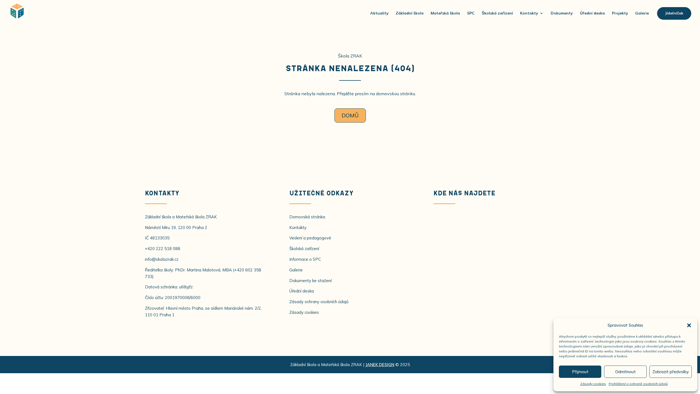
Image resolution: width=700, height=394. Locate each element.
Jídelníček (674, 13)
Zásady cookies (593, 384)
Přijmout (580, 371)
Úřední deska (592, 13)
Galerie (642, 13)
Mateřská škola (445, 13)
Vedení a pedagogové (310, 238)
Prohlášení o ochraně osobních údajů (638, 384)
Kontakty (529, 13)
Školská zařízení (497, 13)
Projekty (620, 13)
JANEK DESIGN (379, 364)
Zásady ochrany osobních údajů (319, 301)
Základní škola (410, 13)
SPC (471, 13)
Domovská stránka (307, 216)
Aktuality (379, 13)
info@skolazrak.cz (162, 259)
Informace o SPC (305, 259)
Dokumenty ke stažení (310, 280)
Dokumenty (562, 13)
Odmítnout (625, 371)
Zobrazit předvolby (670, 371)
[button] (689, 325)
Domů (350, 115)
